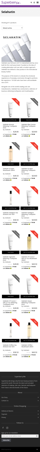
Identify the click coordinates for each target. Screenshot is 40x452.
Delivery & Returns (7, 411)
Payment (4, 414)
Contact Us (4, 401)
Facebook (3, 427)
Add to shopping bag (11, 120)
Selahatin (8, 130)
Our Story (4, 397)
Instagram (7, 427)
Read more (29, 120)
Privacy (3, 417)
